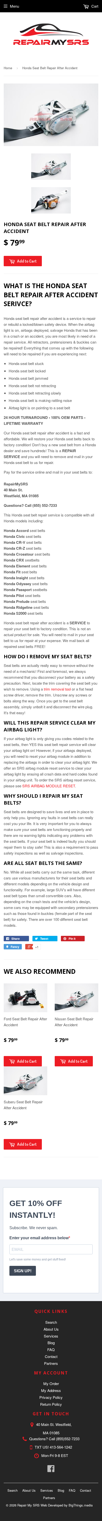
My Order (51, 1383)
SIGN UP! (22, 1271)
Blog (51, 1342)
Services (51, 1336)
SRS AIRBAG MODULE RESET (48, 785)
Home (8, 68)
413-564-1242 (61, 1447)
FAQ (51, 1349)
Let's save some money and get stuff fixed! (37, 1259)
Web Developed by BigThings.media (67, 1505)
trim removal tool (57, 689)
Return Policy (51, 1404)
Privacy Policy (51, 1397)
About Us (51, 1329)
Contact (51, 1356)
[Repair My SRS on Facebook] (51, 1469)
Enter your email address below (39, 1238)
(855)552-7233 (67, 1438)
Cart (94, 6)
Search (51, 1322)
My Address (51, 1390)
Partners (51, 1363)
